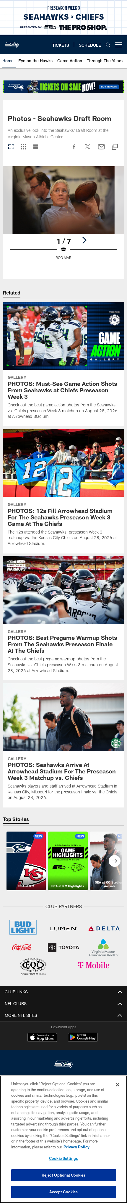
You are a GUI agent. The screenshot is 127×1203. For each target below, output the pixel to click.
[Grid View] (23, 147)
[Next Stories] (115, 861)
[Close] (117, 1084)
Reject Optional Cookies (64, 1175)
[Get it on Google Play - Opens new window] (82, 1040)
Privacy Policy (76, 1147)
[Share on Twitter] (87, 150)
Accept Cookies (63, 1191)
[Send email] (101, 150)
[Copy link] (114, 147)
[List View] (36, 147)
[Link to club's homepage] (12, 42)
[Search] (108, 45)
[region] (63, 1139)
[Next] (84, 240)
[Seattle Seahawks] (63, 1065)
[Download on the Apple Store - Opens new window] (42, 1038)
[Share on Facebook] (74, 150)
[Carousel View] (11, 147)
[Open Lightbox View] (63, 216)
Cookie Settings (63, 1158)
